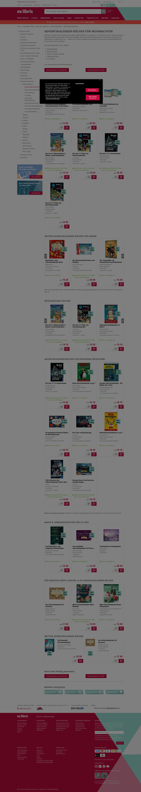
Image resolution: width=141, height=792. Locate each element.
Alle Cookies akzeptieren (93, 97)
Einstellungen (80, 83)
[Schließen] (100, 80)
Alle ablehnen (92, 90)
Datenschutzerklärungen (53, 98)
